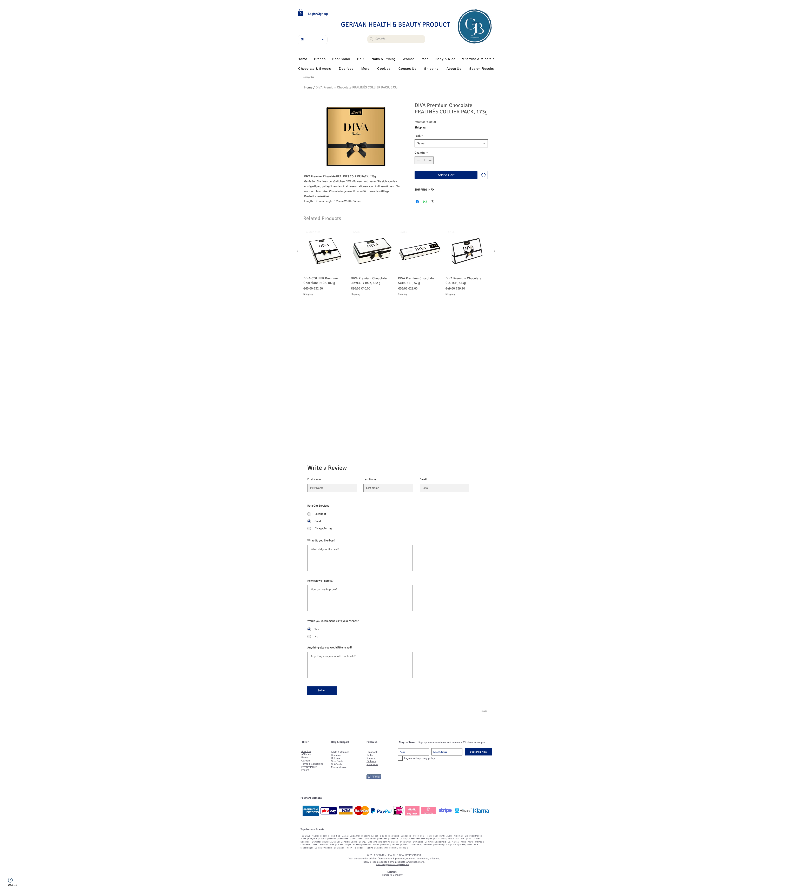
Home (308, 87)
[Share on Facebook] (417, 201)
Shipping (420, 127)
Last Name (369, 479)
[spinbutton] (424, 160)
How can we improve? (320, 581)
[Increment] (430, 160)
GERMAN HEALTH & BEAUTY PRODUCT (395, 24)
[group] (396, 265)
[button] (301, 12)
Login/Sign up (318, 14)
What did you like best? (321, 540)
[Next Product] (494, 250)
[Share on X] (432, 201)
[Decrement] (417, 160)
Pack (419, 136)
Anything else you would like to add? (329, 647)
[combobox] (451, 143)
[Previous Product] (297, 250)
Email (423, 479)
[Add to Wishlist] (483, 175)
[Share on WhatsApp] (425, 201)
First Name (314, 479)
